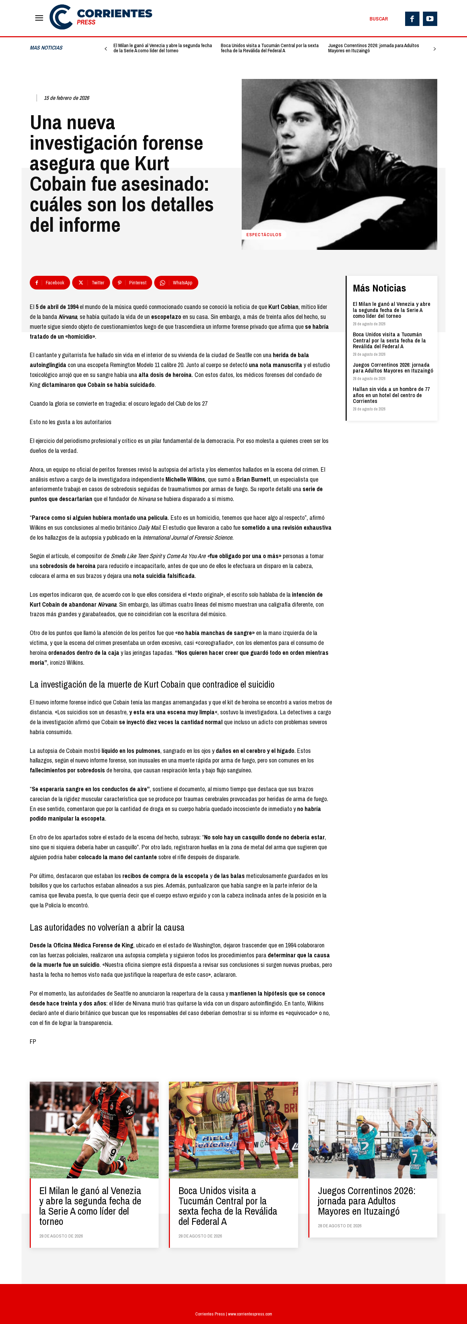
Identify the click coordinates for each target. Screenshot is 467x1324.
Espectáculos (264, 235)
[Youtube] (430, 19)
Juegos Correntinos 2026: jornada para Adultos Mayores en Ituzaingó (373, 48)
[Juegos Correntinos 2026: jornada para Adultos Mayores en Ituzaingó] (372, 1130)
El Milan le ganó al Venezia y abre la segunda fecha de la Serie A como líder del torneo (163, 48)
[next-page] (434, 49)
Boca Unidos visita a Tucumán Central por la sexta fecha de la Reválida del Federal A (270, 48)
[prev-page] (106, 49)
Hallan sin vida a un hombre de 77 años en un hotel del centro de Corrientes (391, 395)
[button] (379, 19)
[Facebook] (412, 19)
